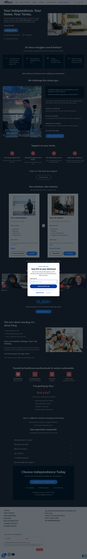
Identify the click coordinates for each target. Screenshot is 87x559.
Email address (33, 278)
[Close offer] (57, 264)
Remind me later (40, 292)
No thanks (48, 292)
